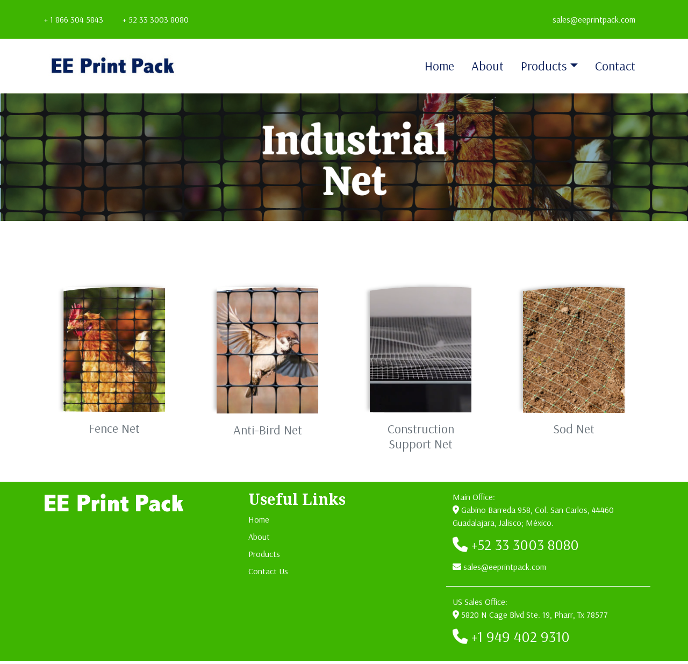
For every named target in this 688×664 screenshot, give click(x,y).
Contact (615, 66)
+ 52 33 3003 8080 (156, 19)
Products (544, 66)
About (487, 66)
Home (439, 66)
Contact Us (268, 571)
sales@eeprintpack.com (594, 19)
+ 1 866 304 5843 (73, 19)
